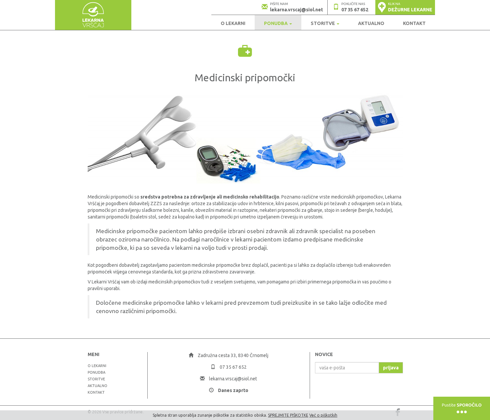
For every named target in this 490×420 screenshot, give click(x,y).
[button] (405, 7)
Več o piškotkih (323, 415)
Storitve (96, 379)
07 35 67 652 (354, 9)
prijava (391, 367)
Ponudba (96, 372)
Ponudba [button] (276, 23)
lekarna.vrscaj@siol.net (296, 9)
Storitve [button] (323, 23)
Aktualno (371, 23)
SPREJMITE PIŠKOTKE (288, 415)
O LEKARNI (233, 23)
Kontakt (414, 23)
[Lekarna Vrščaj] (93, 15)
